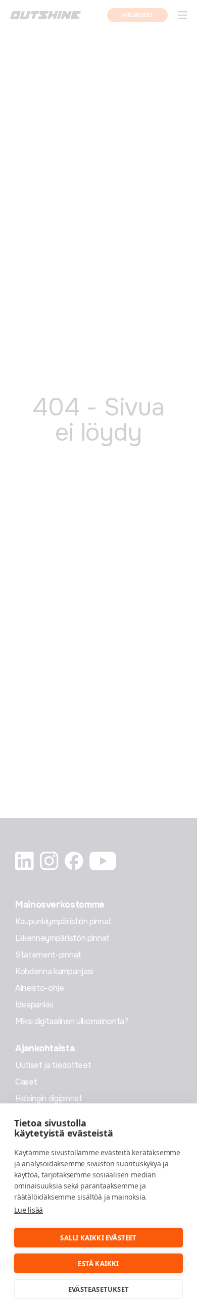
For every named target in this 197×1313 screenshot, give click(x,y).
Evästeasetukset (98, 1289)
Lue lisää (28, 1210)
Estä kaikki (98, 1263)
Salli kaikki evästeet (98, 1237)
